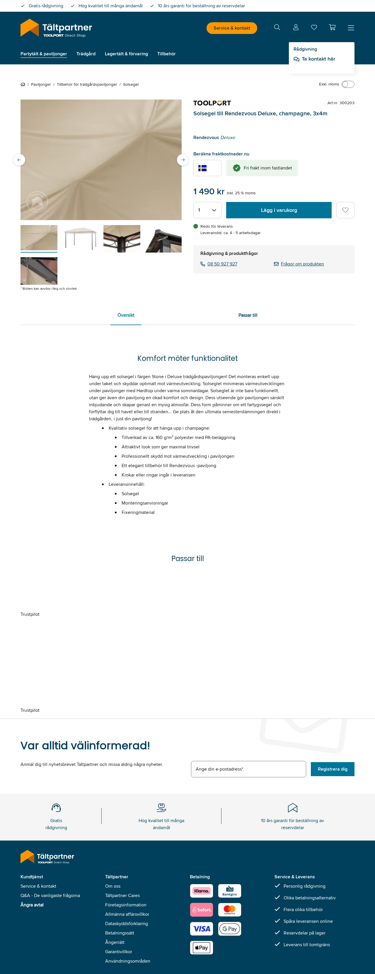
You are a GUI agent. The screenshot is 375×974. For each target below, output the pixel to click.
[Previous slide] (19, 160)
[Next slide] (183, 160)
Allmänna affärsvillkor (127, 914)
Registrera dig (332, 769)
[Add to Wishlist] (345, 210)
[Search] (277, 28)
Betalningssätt (119, 933)
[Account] (295, 28)
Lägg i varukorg (279, 210)
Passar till (248, 315)
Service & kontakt (232, 28)
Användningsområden (127, 961)
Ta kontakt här (318, 59)
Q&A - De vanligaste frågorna (50, 895)
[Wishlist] (314, 28)
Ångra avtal (32, 904)
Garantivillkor (118, 951)
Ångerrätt (115, 942)
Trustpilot (30, 614)
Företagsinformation (125, 904)
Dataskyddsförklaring (126, 923)
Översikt (125, 315)
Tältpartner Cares (122, 895)
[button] (332, 27)
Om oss (112, 886)
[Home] (24, 84)
